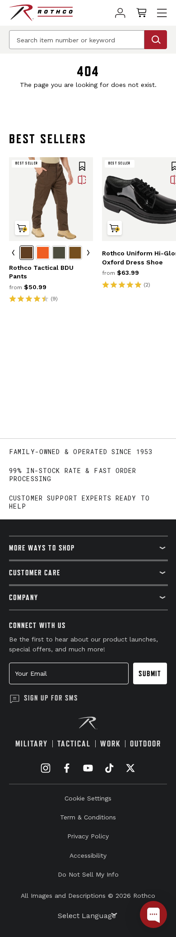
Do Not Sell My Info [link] (88, 874)
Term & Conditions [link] (88, 817)
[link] (120, 13)
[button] (82, 167)
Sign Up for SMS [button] (51, 698)
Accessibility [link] (88, 855)
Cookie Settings (88, 798)
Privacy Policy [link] (88, 836)
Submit (150, 673)
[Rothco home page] (41, 13)
